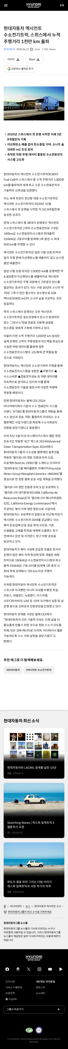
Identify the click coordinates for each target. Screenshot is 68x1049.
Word (36, 60)
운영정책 (10, 993)
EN (62, 5)
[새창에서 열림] (29, 1030)
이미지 (15, 60)
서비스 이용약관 (13, 987)
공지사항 (10, 981)
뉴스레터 (40, 993)
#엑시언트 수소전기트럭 (38, 670)
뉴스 (28, 906)
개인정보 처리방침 (45, 981)
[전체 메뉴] (6, 5)
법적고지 (40, 987)
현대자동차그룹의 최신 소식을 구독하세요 (30, 911)
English (15, 999)
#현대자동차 (13, 670)
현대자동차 (9, 49)
